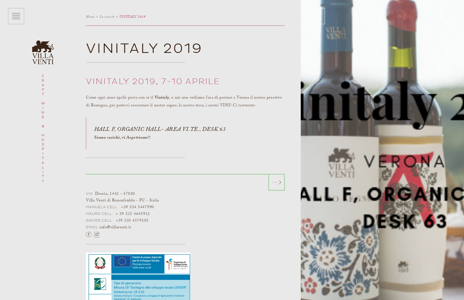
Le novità (107, 17)
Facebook (88, 234)
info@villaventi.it (115, 227)
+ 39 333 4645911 (133, 214)
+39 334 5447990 (137, 207)
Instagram (96, 234)
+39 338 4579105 (132, 221)
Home (90, 17)
